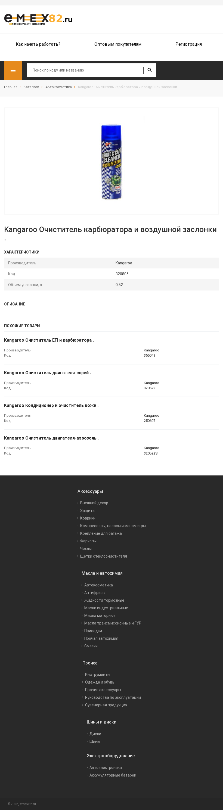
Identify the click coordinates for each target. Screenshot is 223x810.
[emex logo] (41, 19)
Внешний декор (94, 503)
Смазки (91, 646)
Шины (94, 741)
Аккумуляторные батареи (112, 775)
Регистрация (188, 44)
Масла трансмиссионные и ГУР (112, 623)
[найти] (149, 70)
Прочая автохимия (101, 638)
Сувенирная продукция (106, 705)
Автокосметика (98, 585)
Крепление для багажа (101, 533)
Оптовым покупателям (117, 44)
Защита (87, 510)
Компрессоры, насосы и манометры (113, 526)
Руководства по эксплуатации (113, 697)
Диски (95, 734)
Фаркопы (88, 541)
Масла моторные (100, 615)
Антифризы (94, 593)
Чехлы (86, 548)
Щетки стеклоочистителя (103, 556)
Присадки (93, 631)
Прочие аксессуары (103, 690)
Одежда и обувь (99, 682)
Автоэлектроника (105, 767)
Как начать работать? (38, 44)
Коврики (87, 518)
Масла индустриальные (106, 608)
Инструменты (97, 674)
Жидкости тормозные (104, 600)
